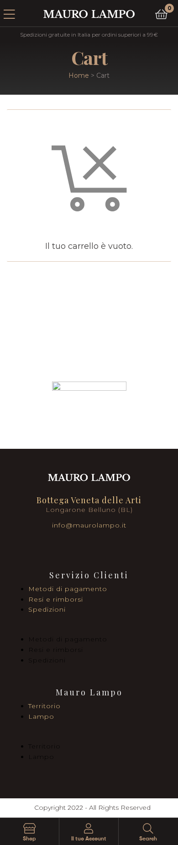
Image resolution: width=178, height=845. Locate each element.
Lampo (41, 716)
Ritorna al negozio (89, 293)
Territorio (44, 706)
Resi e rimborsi (55, 599)
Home (78, 75)
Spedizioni (47, 609)
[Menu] (15, 13)
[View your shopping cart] (161, 13)
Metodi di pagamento (67, 589)
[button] (89, 629)
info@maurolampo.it (89, 525)
